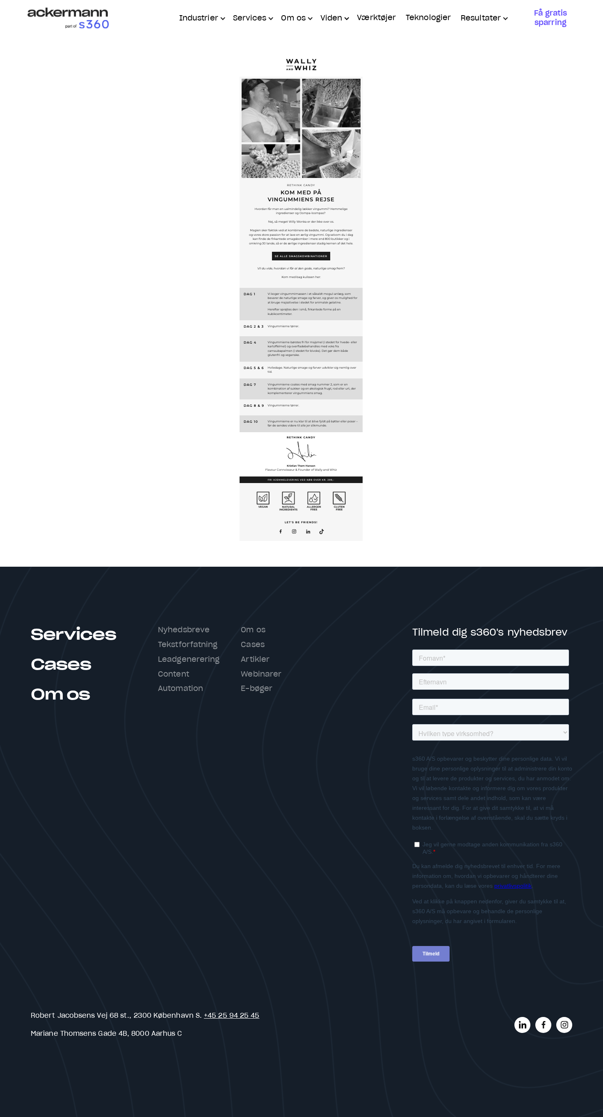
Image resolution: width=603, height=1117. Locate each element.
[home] (68, 18)
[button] (201, 19)
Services (73, 635)
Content (173, 674)
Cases (61, 664)
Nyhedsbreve (184, 630)
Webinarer (261, 674)
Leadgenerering (188, 659)
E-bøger (256, 689)
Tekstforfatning (187, 645)
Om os (60, 694)
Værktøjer (376, 18)
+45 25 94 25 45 (231, 1015)
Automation (180, 689)
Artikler (255, 659)
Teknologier (428, 18)
